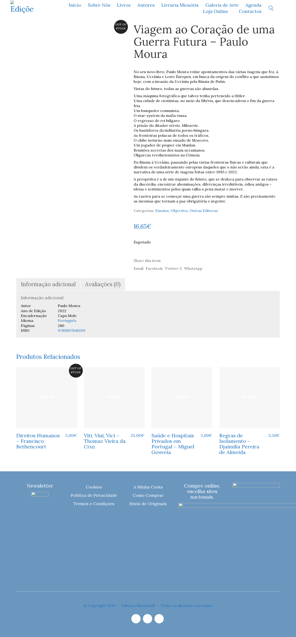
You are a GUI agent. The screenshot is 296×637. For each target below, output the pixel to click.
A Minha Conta (148, 487)
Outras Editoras (203, 210)
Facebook (154, 268)
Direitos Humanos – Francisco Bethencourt (38, 441)
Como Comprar (148, 495)
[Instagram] (136, 618)
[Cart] (283, 8)
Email (138, 268)
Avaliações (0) (102, 284)
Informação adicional (48, 284)
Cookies (94, 487)
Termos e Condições (94, 503)
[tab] (48, 284)
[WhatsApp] (159, 618)
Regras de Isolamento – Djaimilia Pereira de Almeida (239, 444)
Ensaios (162, 210)
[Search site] (271, 9)
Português (67, 320)
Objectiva (179, 210)
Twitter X (173, 268)
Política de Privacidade (94, 495)
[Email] (147, 618)
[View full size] (22, 30)
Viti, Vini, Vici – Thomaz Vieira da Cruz (105, 441)
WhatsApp (193, 268)
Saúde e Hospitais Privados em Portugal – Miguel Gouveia (172, 444)
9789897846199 (71, 330)
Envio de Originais (148, 503)
